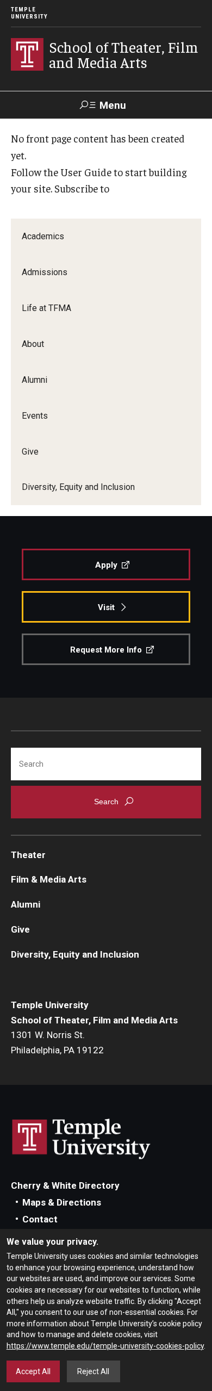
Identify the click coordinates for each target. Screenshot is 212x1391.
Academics (43, 236)
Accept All (33, 1371)
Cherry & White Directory (65, 1185)
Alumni (34, 380)
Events (35, 416)
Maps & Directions (61, 1202)
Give (30, 451)
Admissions (44, 272)
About (33, 344)
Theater (28, 854)
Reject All (93, 1371)
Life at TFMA (46, 308)
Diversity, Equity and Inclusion (78, 487)
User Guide (85, 171)
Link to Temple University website (81, 1139)
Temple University (29, 13)
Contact (40, 1219)
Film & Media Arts (48, 879)
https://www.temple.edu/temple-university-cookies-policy (105, 1346)
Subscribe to (81, 188)
